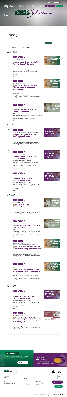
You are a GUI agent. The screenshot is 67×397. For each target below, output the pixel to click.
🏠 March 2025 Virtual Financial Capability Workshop (24, 110)
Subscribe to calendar (55, 340)
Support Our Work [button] (57, 382)
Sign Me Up (57, 360)
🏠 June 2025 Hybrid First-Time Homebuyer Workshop (24, 297)
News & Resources (27, 384)
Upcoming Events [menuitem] (40, 6)
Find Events (48, 43)
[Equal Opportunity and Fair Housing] (53, 371)
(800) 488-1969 (9, 381)
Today (13, 47)
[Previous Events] (7, 47)
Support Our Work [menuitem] (49, 6)
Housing (20, 57)
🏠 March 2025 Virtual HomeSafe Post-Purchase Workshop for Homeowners (25, 64)
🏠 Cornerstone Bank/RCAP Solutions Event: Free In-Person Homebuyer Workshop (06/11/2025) (27, 320)
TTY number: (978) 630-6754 (11, 383)
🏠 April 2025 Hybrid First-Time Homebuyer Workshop (24, 136)
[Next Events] (10, 47)
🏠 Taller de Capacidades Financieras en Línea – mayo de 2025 (26, 226)
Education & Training (39, 383)
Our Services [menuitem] (27, 6)
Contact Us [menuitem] (60, 6)
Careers (49, 2)
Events (8, 38)
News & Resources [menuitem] (34, 6)
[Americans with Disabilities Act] (59, 371)
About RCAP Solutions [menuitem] (21, 6)
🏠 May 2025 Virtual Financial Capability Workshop (24, 206)
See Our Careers (23, 362)
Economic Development (28, 383)
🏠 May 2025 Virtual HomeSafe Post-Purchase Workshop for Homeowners (27, 248)
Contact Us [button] (58, 386)
